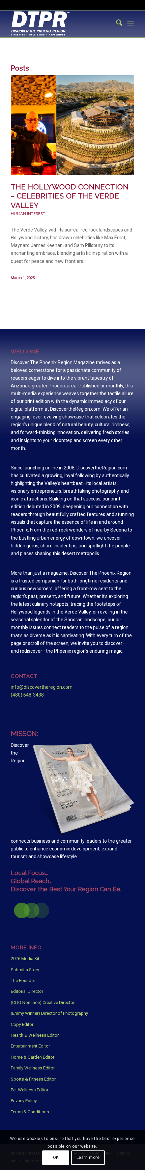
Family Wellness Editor (33, 1067)
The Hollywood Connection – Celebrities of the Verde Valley (70, 196)
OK (56, 1157)
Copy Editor (22, 1024)
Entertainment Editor (30, 1046)
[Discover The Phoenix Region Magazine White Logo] (60, 23)
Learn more (88, 1157)
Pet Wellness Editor (29, 1089)
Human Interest (28, 213)
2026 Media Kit (25, 958)
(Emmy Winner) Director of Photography (49, 1013)
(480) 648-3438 (27, 695)
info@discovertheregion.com (41, 687)
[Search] (115, 23)
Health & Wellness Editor (35, 1035)
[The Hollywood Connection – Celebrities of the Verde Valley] (72, 125)
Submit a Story (25, 969)
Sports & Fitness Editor (33, 1079)
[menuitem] (115, 23)
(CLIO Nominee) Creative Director (43, 1002)
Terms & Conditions (30, 1111)
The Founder (23, 980)
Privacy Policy (24, 1100)
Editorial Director (27, 991)
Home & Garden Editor (32, 1057)
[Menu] (130, 24)
